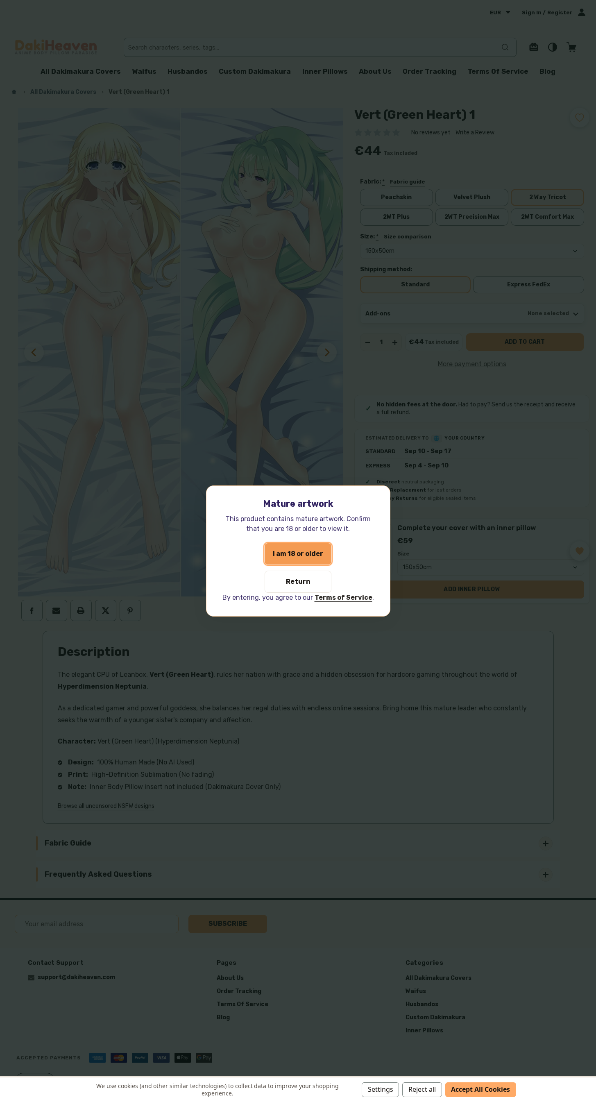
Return (298, 581)
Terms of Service (343, 597)
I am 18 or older (298, 554)
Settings (380, 1089)
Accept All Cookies (480, 1089)
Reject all (422, 1089)
